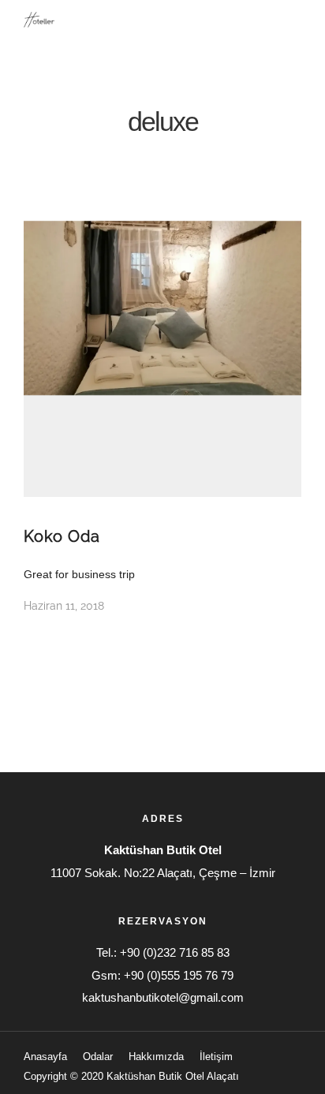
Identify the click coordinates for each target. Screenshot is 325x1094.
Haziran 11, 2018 (64, 605)
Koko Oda (62, 536)
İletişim (216, 1056)
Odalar (98, 1056)
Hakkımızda (156, 1056)
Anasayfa (45, 1056)
